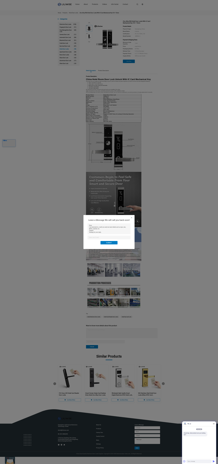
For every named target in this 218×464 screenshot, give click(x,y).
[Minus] (214, 424)
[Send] (213, 461)
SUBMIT (109, 243)
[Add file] (184, 461)
